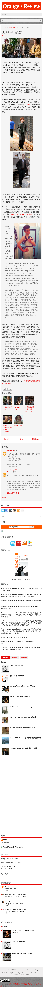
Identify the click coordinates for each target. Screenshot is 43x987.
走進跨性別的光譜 (12, 32)
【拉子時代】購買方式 (17, 676)
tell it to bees (19, 621)
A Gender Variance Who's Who (15, 894)
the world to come (24, 629)
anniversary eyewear (25, 594)
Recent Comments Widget (7, 654)
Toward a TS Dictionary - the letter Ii (15, 896)
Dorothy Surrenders (11, 887)
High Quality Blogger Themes (21, 974)
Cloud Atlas (18, 425)
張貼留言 (5, 497)
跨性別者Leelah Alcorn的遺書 (21, 214)
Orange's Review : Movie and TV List (22, 686)
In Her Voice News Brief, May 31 (14, 911)
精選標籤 (14, 658)
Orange (9, 472)
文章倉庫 (24, 658)
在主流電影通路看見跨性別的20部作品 (29, 409)
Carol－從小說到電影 (16, 665)
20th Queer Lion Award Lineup (14, 904)
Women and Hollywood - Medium (16, 909)
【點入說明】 (28, 579)
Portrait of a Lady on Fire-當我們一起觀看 (23, 748)
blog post (22, 600)
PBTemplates (37, 973)
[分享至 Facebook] (11, 389)
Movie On (8, 902)
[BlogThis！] (6, 389)
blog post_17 (23, 588)
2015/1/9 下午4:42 (13, 493)
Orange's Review (20, 970)
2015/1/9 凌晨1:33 (13, 470)
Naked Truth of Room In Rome (20, 696)
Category (4, 662)
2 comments (6, 36)
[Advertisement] (10, 792)
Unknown (10, 450)
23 (15, 641)
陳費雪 (3, 637)
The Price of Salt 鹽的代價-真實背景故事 (23, 717)
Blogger (37, 970)
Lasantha (30, 973)
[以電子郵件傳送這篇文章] (4, 389)
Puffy (3, 621)
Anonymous (5, 588)
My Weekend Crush (11, 889)
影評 (28, 104)
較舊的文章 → (36, 439)
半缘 (2, 641)
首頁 (21, 439)
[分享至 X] (8, 389)
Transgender (12, 27)
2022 (20, 613)
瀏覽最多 (5, 658)
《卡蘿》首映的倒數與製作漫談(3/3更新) (22, 727)
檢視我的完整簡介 (6, 842)
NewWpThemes (12, 973)
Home (5, 27)
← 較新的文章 (6, 439)
